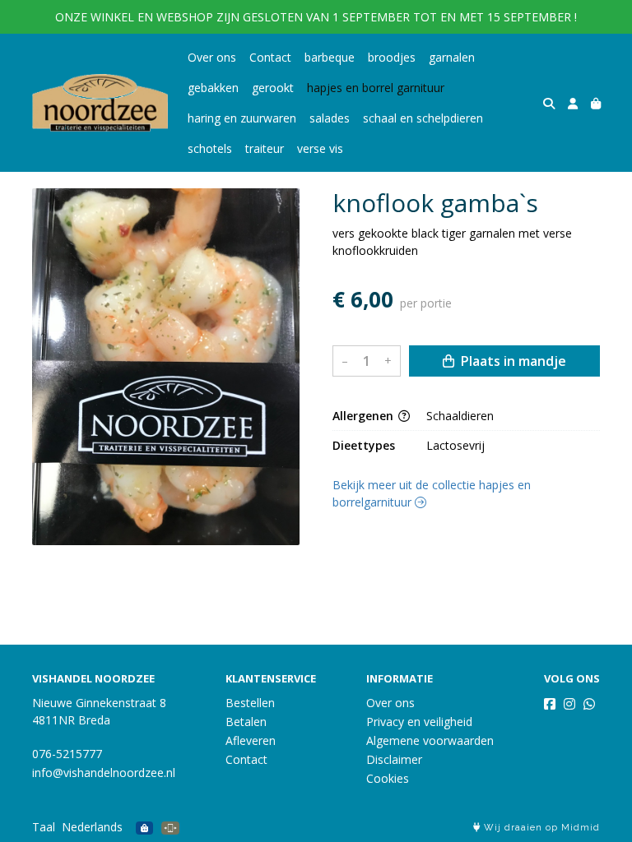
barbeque (329, 57)
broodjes (392, 57)
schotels (210, 148)
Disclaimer (394, 759)
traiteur (264, 148)
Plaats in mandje (512, 361)
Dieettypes (363, 445)
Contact (270, 57)
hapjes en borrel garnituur (375, 87)
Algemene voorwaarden (430, 740)
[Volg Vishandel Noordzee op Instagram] (569, 704)
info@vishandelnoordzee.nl (103, 772)
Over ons (212, 57)
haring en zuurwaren (242, 118)
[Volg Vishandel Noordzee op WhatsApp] (589, 704)
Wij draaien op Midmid (540, 827)
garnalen (452, 57)
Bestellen (250, 702)
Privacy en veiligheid (419, 721)
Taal (43, 827)
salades (329, 118)
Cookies (387, 778)
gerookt (273, 87)
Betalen (246, 721)
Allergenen (364, 415)
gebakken (213, 87)
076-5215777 (67, 753)
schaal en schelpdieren (423, 118)
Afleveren (250, 740)
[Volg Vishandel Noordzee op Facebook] (549, 704)
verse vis (320, 148)
